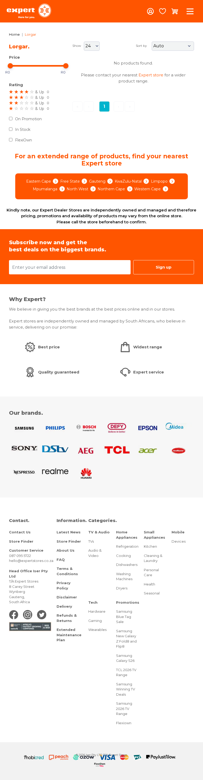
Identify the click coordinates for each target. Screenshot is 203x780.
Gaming (95, 621)
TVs (91, 541)
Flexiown (123, 723)
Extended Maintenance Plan (69, 634)
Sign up (164, 267)
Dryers (121, 588)
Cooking (123, 555)
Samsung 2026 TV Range (124, 708)
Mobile (178, 532)
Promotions (127, 602)
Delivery (64, 606)
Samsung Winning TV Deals (125, 689)
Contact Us (20, 532)
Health (149, 584)
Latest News (69, 532)
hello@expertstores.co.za (31, 561)
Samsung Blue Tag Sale (124, 616)
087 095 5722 (20, 555)
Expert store (151, 74)
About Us (66, 550)
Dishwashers (126, 564)
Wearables (97, 629)
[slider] (10, 65)
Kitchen (150, 546)
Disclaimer (67, 597)
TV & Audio (99, 532)
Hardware (96, 611)
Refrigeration (127, 546)
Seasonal (152, 593)
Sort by (141, 46)
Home (14, 34)
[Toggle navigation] (190, 11)
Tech (93, 602)
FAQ (61, 559)
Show (76, 46)
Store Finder (21, 541)
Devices (179, 541)
